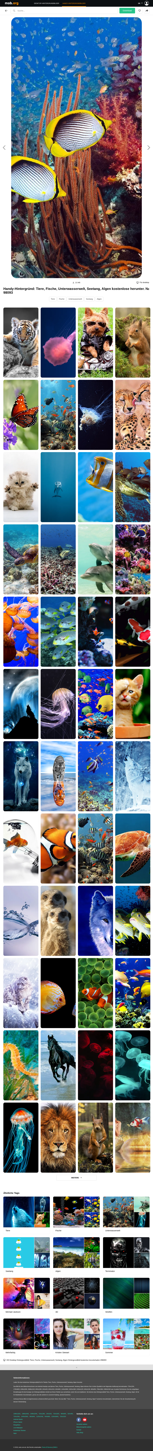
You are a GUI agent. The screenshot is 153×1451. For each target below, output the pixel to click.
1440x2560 (24, 1416)
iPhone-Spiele (17, 1422)
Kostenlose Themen (19, 1430)
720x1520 (63, 1416)
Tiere (53, 299)
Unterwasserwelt (75, 299)
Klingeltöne (16, 1425)
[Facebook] (79, 1421)
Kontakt (78, 1430)
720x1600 (56, 1414)
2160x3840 (54, 1416)
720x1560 (16, 1416)
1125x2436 (39, 1416)
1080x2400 (25, 1414)
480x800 (63, 1414)
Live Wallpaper (18, 1428)
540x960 (47, 1416)
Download (127, 11)
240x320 (49, 1414)
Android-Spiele (18, 1419)
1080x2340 (33, 1414)
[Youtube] (85, 1421)
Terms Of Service (47, 1447)
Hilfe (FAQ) (79, 1432)
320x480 (70, 1414)
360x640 (32, 1416)
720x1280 (42, 1414)
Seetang (89, 299)
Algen (99, 299)
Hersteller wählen (81, 1424)
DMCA (55, 1447)
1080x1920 (16, 1414)
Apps (15, 1433)
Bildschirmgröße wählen (83, 1427)
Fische (61, 299)
